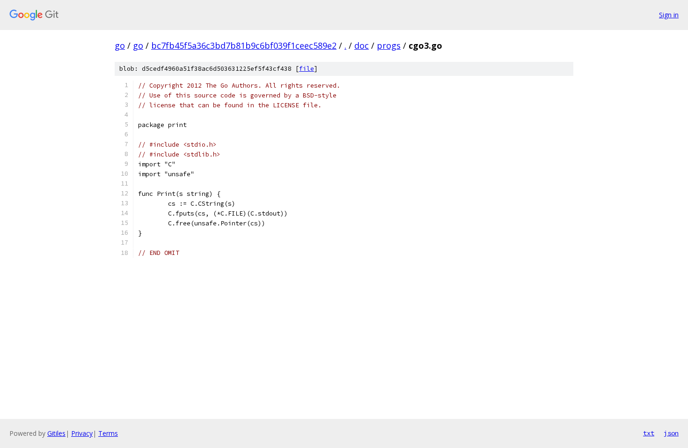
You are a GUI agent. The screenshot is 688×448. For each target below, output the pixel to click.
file (306, 69)
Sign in (669, 14)
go (120, 45)
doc (361, 45)
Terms (108, 433)
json (671, 433)
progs (389, 45)
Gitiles (56, 433)
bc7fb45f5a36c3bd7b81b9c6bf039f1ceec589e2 (244, 45)
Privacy (82, 433)
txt (648, 433)
